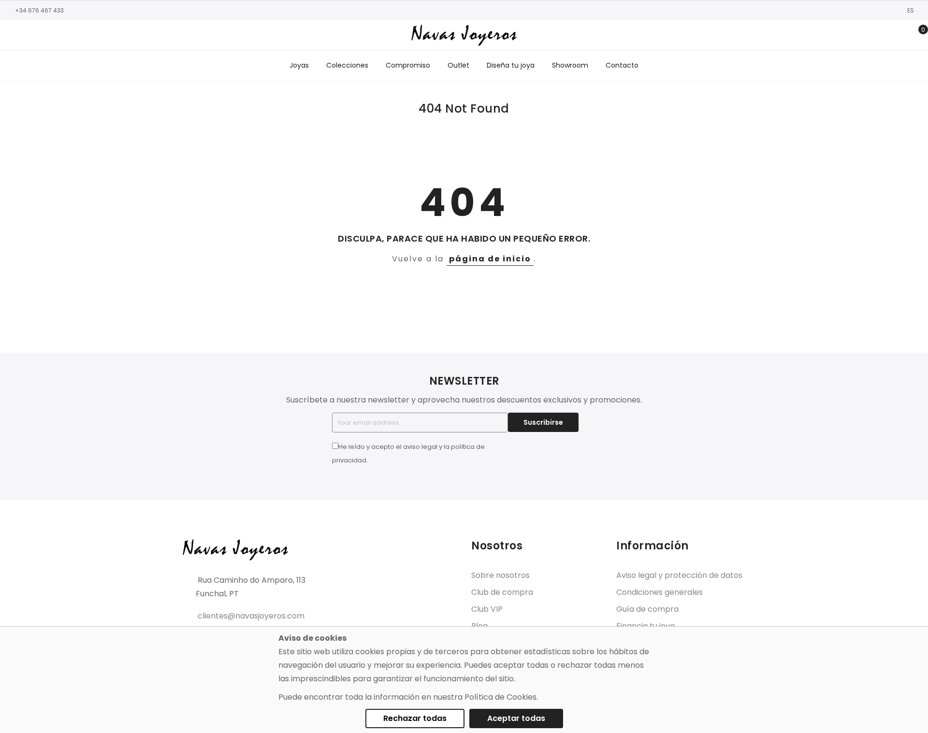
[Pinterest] (70, 35)
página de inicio (490, 258)
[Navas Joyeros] (464, 35)
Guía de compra (647, 609)
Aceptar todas (516, 718)
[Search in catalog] (871, 35)
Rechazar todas (415, 718)
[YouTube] (55, 35)
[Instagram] (26, 35)
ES (911, 10)
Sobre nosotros (500, 575)
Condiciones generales (659, 592)
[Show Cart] (916, 35)
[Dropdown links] (886, 35)
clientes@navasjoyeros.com (251, 615)
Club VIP (487, 609)
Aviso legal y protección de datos (679, 575)
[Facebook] (12, 35)
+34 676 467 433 (39, 10)
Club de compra (502, 592)
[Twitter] (41, 35)
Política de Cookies (500, 697)
